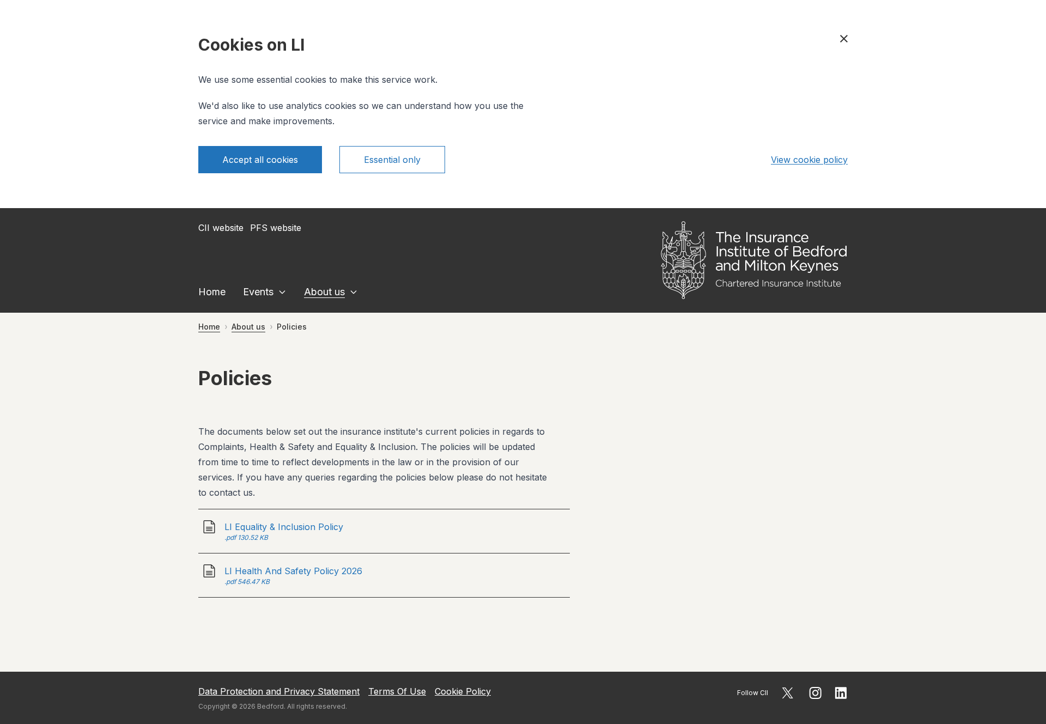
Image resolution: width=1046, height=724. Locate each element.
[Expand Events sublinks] (282, 292)
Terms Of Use (397, 691)
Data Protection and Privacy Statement (279, 691)
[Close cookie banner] (844, 38)
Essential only (392, 159)
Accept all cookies (260, 159)
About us (324, 291)
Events (258, 291)
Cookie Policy (463, 691)
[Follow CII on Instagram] (815, 693)
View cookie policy (809, 159)
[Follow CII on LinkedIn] (841, 693)
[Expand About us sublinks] (353, 292)
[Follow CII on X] (787, 693)
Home (212, 291)
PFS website (275, 227)
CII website (221, 227)
